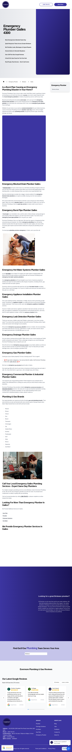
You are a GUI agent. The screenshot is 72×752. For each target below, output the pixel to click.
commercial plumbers (36, 387)
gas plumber (18, 365)
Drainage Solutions (41, 726)
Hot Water (38, 729)
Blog (55, 723)
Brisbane (27, 653)
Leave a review (65, 682)
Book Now (60, 4)
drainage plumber (24, 345)
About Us (56, 735)
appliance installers (29, 312)
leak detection (17, 327)
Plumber (38, 723)
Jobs (55, 726)
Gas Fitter (38, 732)
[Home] (5, 4)
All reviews (56, 682)
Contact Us (57, 732)
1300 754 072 (46, 4)
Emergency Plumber (41, 735)
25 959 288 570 (10, 737)
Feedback (56, 729)
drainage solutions (7, 518)
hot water (5, 520)
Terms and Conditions (40, 748)
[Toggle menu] (69, 4)
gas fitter (5, 513)
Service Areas (55, 89)
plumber (25, 95)
